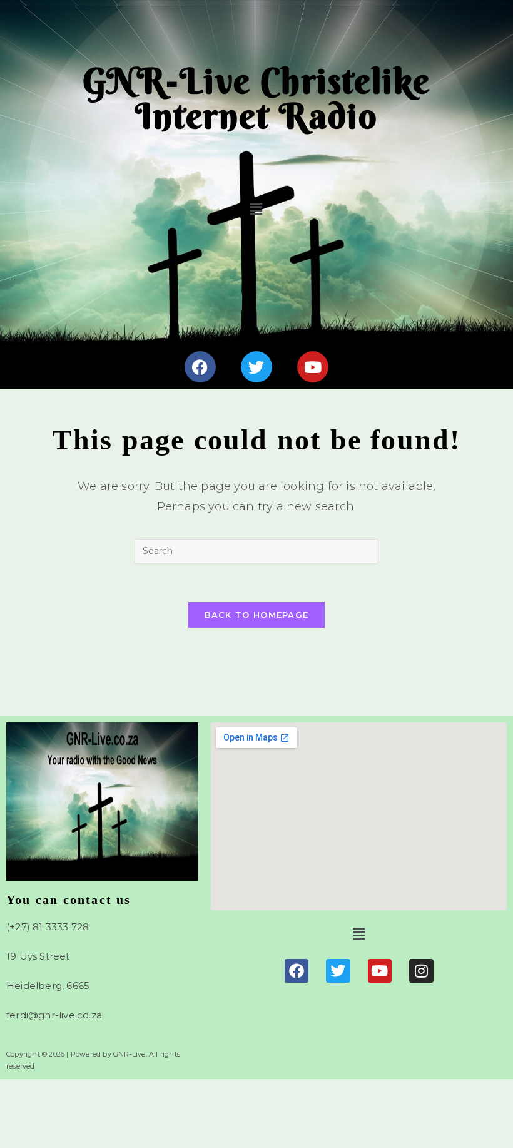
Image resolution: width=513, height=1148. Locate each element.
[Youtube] (312, 366)
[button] (257, 209)
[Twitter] (256, 366)
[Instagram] (421, 971)
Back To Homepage (257, 615)
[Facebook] (200, 366)
